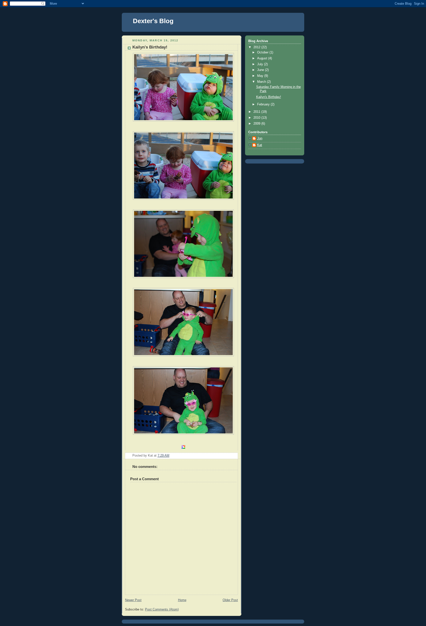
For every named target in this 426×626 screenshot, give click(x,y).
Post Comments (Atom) (162, 609)
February (264, 104)
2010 (257, 117)
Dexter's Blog (153, 21)
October (263, 52)
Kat (259, 145)
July (260, 64)
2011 (257, 112)
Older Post (230, 600)
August (262, 58)
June (261, 70)
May (260, 76)
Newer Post (133, 600)
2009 (257, 123)
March (262, 81)
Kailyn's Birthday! (268, 97)
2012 (257, 47)
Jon (259, 138)
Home (182, 600)
